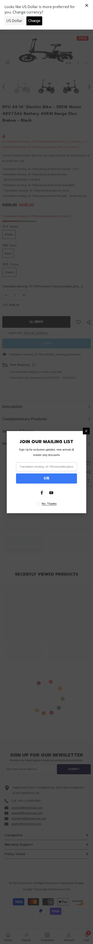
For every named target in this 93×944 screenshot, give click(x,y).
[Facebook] (41, 492)
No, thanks (49, 503)
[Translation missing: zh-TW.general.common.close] (86, 431)
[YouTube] (51, 492)
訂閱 (46, 478)
